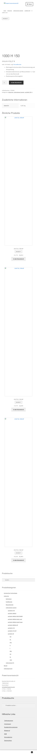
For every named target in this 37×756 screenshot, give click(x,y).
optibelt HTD (11, 610)
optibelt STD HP (12, 631)
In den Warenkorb (16, 82)
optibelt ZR (27, 10)
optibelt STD (11, 628)
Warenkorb (28, 751)
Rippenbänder (9, 605)
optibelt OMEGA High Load (15, 619)
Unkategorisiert (8, 668)
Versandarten (8, 737)
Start (5, 10)
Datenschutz (8, 740)
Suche (18, 753)
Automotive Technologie (10, 593)
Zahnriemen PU (10, 663)
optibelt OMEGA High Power (15, 622)
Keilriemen (9, 599)
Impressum (7, 724)
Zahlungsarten (8, 720)
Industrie (9, 10)
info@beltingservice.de (8, 687)
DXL (11, 642)
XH (10, 654)
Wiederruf (7, 730)
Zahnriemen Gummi (18, 10)
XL (10, 657)
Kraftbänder (9, 602)
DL (10, 639)
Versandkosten (17, 64)
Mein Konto (6, 753)
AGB (5, 734)
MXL (11, 651)
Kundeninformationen (10, 727)
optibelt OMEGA (12, 613)
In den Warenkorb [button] (18, 259)
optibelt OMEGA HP (13, 625)
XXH (11, 660)
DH (10, 636)
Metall (5, 665)
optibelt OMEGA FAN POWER (15, 616)
